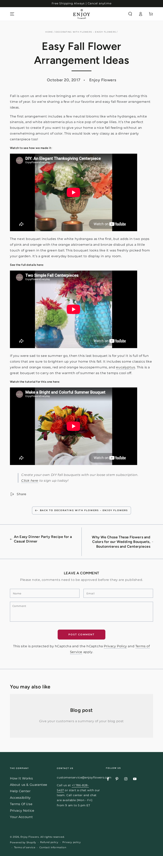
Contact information (52, 847)
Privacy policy (71, 842)
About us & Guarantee (28, 785)
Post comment (81, 634)
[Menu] (12, 14)
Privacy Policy (115, 646)
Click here (29, 480)
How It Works (21, 778)
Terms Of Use (21, 804)
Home (49, 32)
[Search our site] (130, 14)
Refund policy (49, 842)
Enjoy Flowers (29, 836)
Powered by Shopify (23, 842)
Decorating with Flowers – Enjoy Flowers (85, 32)
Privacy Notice (22, 810)
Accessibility (20, 798)
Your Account (21, 817)
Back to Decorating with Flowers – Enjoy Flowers (84, 510)
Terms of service (24, 847)
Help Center (20, 791)
